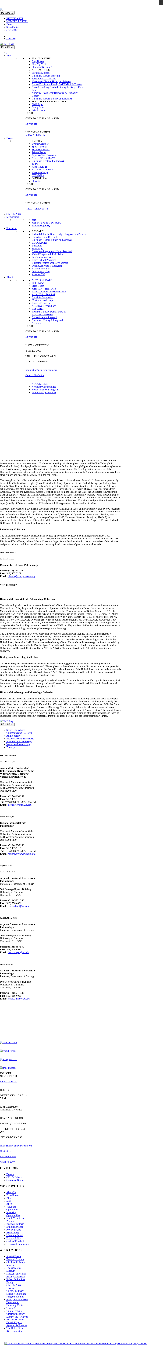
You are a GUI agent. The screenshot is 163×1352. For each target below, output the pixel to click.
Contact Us (5, 1151)
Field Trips (37, 104)
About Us (11, 1192)
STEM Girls (38, 175)
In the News (38, 283)
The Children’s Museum (44, 78)
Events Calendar (40, 143)
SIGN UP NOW (8, 1081)
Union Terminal (14, 1311)
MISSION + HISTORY (44, 288)
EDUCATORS (39, 242)
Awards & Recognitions (44, 306)
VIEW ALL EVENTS (36, 135)
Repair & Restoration (42, 297)
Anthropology (13, 735)
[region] (81, 425)
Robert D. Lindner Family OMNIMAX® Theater (57, 84)
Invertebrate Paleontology (19, 741)
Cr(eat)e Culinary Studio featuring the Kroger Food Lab (16, 1294)
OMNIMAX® (13, 214)
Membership (12, 217)
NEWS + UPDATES (42, 280)
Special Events (39, 146)
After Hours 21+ (40, 166)
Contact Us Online (34, 375)
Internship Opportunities (44, 392)
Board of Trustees (41, 303)
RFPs (9, 1203)
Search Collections (15, 730)
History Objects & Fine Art (20, 738)
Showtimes (37, 181)
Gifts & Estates (13, 1177)
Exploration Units (41, 268)
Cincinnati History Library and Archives (52, 98)
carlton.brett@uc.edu (18, 906)
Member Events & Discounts (46, 222)
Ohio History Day (41, 271)
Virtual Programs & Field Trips (47, 254)
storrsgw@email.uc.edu (20, 804)
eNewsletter (12, 30)
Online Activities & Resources (47, 265)
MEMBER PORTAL (17, 21)
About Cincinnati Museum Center (49, 291)
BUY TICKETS (14, 18)
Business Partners (15, 1224)
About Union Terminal (43, 294)
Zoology (10, 747)
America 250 (38, 274)
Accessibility (12, 1232)
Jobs (8, 1201)
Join (34, 219)
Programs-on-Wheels (42, 257)
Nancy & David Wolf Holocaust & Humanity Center (17, 1302)
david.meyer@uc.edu (18, 952)
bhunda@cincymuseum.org (21, 576)
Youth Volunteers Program (45, 389)
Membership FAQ (41, 225)
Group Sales (38, 107)
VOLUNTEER (40, 383)
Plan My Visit (39, 64)
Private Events (39, 110)
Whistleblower (7, 1162)
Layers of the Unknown (44, 155)
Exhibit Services (14, 1226)
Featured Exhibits (41, 72)
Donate (10, 24)
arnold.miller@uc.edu (19, 998)
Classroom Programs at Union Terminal (52, 251)
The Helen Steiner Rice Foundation (15, 1329)
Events (9, 138)
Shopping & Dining (42, 67)
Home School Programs (44, 260)
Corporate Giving (15, 1180)
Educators (37, 245)
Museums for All (14, 1235)
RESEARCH (39, 308)
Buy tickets (31, 123)
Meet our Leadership (42, 300)
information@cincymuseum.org (41, 370)
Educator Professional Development (50, 262)
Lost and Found (8, 1156)
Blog (8, 1198)
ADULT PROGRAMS (44, 158)
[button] (60, 584)
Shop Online (12, 27)
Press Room (38, 285)
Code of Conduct (15, 1241)
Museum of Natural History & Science (51, 81)
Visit (8, 55)
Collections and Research (44, 237)
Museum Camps (40, 172)
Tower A (10, 1308)
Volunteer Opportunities (44, 386)
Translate (10, 38)
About (9, 277)
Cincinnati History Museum (46, 75)
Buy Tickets (38, 61)
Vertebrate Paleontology (18, 744)
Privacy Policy (13, 1238)
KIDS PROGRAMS (42, 169)
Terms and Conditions (17, 1244)
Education (11, 228)
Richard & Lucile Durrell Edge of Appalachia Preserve (59, 234)
